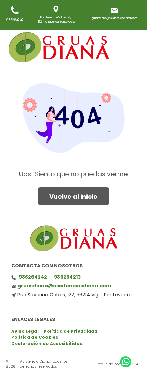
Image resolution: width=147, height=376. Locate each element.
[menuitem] (27, 331)
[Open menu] (129, 47)
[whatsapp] (125, 362)
